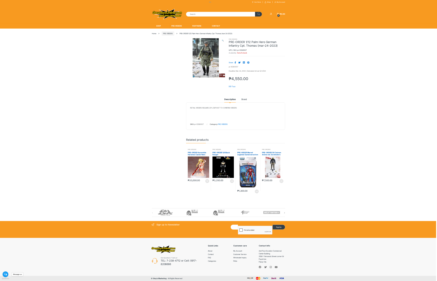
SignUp (279, 227)
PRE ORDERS (176, 26)
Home (154, 33)
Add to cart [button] (207, 181)
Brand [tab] (244, 99)
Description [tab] (230, 99)
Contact (211, 254)
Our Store (257, 2)
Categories (212, 261)
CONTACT (216, 26)
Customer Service (239, 254)
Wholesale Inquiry (239, 258)
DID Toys (232, 86)
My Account (281, 2)
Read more (232, 181)
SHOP (158, 26)
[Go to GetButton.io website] (5, 278)
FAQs (235, 261)
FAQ (209, 258)
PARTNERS (196, 26)
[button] (222, 40)
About (210, 251)
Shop (269, 2)
